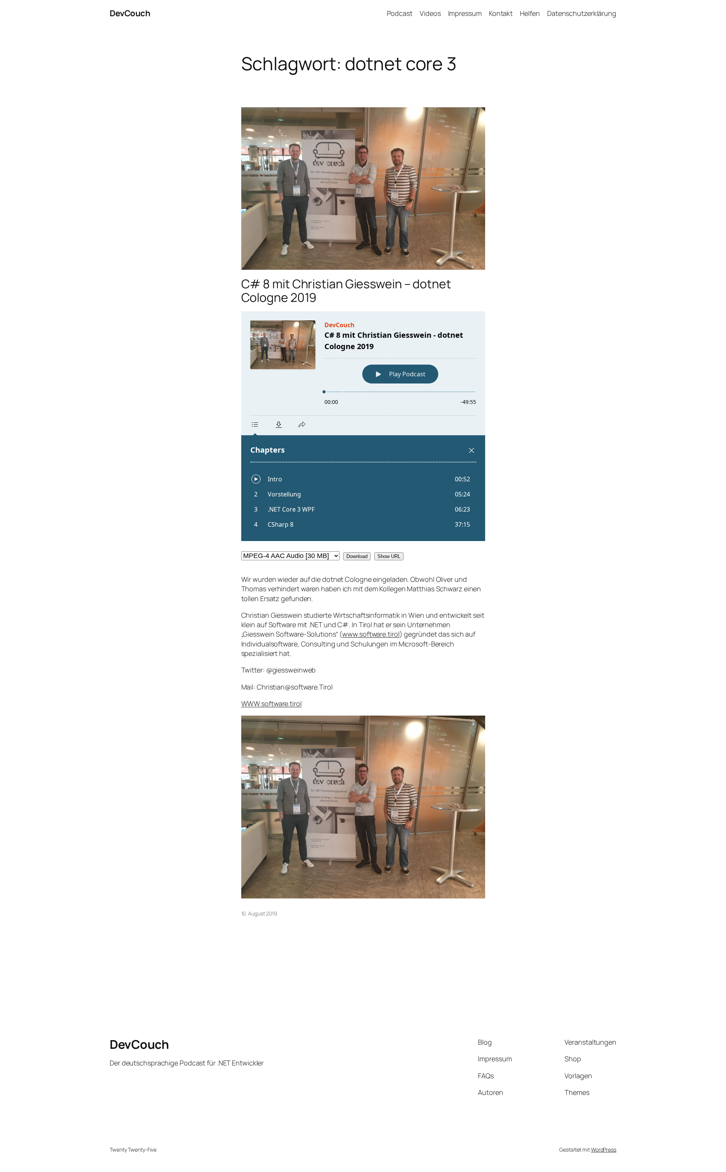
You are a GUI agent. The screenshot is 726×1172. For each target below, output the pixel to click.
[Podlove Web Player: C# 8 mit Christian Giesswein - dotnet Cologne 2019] (363, 426)
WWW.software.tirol (271, 703)
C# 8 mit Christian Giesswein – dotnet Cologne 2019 (346, 290)
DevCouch (130, 13)
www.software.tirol (370, 634)
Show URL (388, 556)
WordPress (603, 1149)
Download (357, 556)
